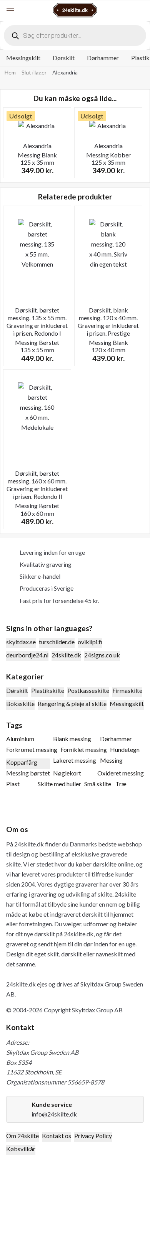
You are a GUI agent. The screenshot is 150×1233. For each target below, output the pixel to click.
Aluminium (20, 738)
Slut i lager (34, 72)
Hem (10, 72)
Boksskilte (20, 703)
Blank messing (72, 738)
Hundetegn (125, 749)
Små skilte (97, 783)
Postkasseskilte (88, 690)
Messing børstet (28, 773)
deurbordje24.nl (27, 655)
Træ (121, 783)
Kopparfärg (21, 762)
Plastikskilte (47, 690)
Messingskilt (23, 57)
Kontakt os (56, 1135)
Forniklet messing (83, 749)
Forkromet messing (31, 749)
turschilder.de (57, 641)
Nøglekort (67, 773)
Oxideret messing (120, 773)
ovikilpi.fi (90, 641)
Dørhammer (103, 57)
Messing (111, 760)
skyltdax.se (21, 641)
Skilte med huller (59, 783)
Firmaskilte (127, 690)
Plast (13, 783)
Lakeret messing (74, 760)
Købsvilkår (20, 1148)
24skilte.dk (66, 655)
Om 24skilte (22, 1135)
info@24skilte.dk (54, 1114)
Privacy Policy (93, 1135)
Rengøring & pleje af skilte (72, 703)
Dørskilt (64, 57)
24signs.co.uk (102, 655)
